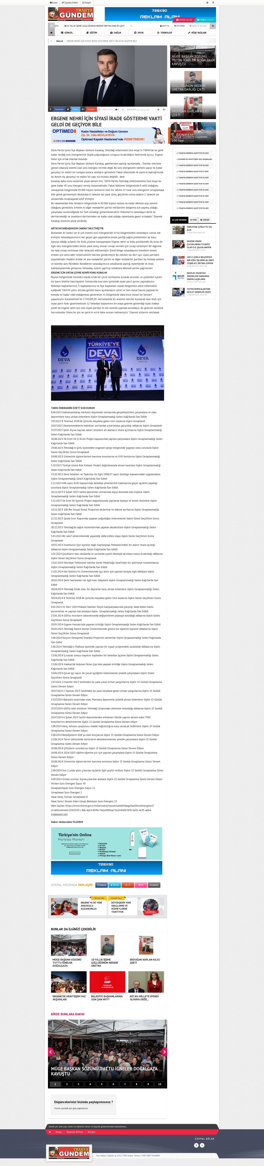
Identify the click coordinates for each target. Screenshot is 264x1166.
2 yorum (202, 250)
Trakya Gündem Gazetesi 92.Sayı (193, 196)
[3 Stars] (131, 109)
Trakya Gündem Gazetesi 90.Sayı (193, 208)
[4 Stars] (133, 109)
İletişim (87, 2)
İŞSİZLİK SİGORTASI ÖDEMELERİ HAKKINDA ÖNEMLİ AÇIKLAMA (198, 276)
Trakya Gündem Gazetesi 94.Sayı (193, 184)
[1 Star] (128, 109)
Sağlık (117, 32)
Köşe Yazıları (198, 32)
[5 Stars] (135, 109)
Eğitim (93, 32)
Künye (54, 2)
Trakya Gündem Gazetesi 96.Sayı (193, 177)
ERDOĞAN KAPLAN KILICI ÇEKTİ (190, 113)
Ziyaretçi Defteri (71, 2)
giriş (75, 1108)
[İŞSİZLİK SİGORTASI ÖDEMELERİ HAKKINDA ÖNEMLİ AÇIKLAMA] (178, 280)
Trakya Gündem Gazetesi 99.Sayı (193, 153)
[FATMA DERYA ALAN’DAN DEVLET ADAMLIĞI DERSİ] (178, 296)
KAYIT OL (165, 26)
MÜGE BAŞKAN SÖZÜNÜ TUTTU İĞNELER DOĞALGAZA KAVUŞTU (193, 60)
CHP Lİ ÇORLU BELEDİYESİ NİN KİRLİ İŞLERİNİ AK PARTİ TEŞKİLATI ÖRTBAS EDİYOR (200, 260)
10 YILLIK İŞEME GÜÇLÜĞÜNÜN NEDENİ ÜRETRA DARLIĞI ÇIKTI (188, 85)
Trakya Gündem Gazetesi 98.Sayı (193, 165)
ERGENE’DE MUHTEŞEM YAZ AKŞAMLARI (95, 25)
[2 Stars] (129, 109)
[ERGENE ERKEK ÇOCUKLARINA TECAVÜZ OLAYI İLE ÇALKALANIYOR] (178, 248)
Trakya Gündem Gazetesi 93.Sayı (193, 190)
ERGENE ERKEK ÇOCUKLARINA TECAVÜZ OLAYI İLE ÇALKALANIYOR (199, 244)
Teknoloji (166, 32)
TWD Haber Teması (131, 1155)
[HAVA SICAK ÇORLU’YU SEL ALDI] (178, 234)
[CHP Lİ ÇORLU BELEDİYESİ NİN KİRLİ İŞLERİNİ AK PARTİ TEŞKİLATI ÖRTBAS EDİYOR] (178, 264)
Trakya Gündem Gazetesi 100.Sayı (190, 139)
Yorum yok (201, 232)
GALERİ (186, 20)
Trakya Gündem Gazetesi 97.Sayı (193, 171)
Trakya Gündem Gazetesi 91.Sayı (193, 202)
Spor (140, 32)
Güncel (68, 32)
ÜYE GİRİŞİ (180, 26)
